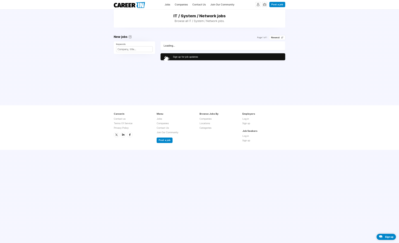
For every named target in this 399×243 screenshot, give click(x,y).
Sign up (246, 123)
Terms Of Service (123, 123)
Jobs (167, 4)
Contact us (120, 118)
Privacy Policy (121, 127)
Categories (206, 127)
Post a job (277, 4)
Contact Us (199, 4)
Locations (205, 123)
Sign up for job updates (185, 56)
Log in (245, 118)
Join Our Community (222, 4)
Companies (181, 4)
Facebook (129, 134)
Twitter (116, 134)
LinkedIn (123, 134)
